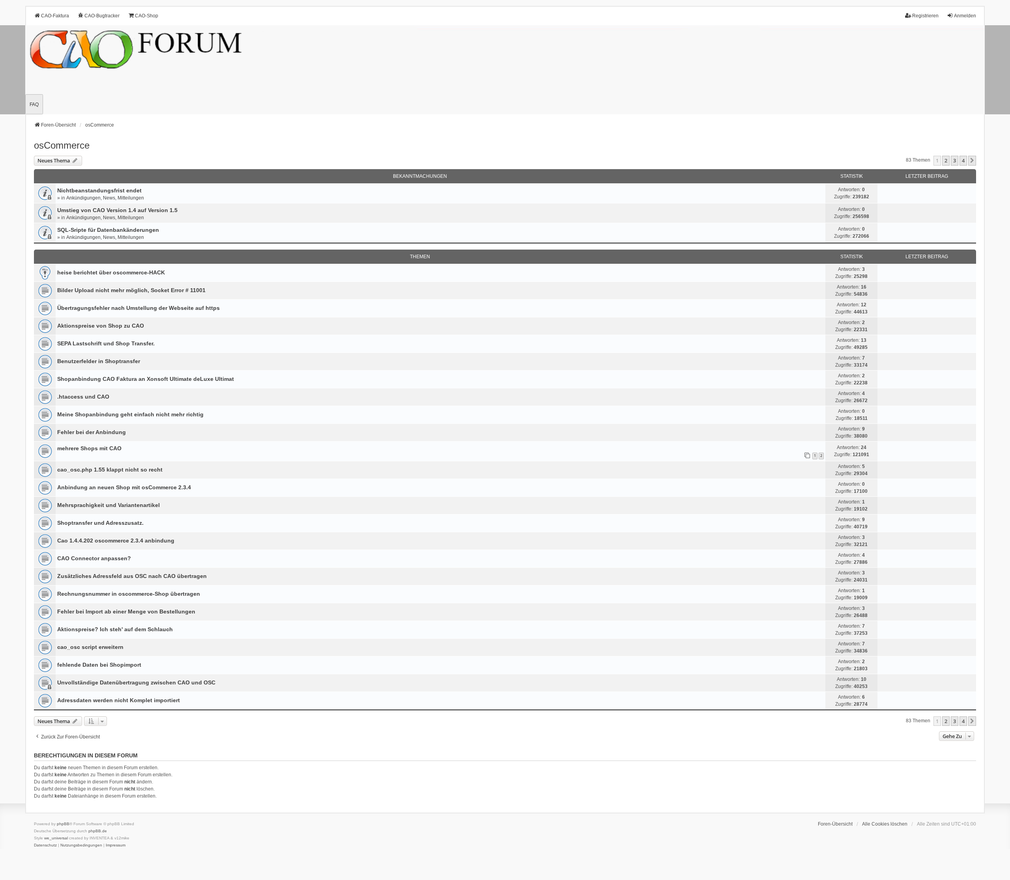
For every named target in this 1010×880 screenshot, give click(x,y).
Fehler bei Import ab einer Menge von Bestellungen (126, 611)
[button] (972, 160)
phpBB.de (97, 831)
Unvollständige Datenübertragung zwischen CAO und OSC (136, 682)
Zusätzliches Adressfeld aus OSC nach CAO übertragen (132, 576)
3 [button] (954, 160)
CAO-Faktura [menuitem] (55, 16)
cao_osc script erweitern (90, 647)
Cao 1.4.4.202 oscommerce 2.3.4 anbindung (115, 540)
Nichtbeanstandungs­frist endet (99, 190)
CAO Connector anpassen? (94, 558)
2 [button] (946, 160)
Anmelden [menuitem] (965, 16)
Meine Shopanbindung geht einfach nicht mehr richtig (130, 414)
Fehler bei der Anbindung (91, 432)
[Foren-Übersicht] (505, 70)
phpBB (63, 824)
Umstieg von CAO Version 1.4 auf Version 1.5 (117, 210)
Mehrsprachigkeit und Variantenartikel (108, 505)
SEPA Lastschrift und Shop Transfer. (106, 343)
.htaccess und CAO (83, 396)
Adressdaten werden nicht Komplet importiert (118, 700)
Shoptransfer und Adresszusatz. (100, 523)
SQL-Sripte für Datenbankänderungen (108, 230)
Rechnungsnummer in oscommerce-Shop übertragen (128, 594)
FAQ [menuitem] (34, 104)
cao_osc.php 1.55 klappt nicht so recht (110, 469)
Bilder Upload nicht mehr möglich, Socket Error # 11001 (131, 290)
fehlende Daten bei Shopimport (99, 665)
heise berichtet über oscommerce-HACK (111, 272)
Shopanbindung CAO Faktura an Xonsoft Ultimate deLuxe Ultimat (145, 379)
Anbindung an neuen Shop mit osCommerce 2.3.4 (124, 487)
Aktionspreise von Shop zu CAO (100, 326)
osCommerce (62, 145)
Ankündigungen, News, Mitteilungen (105, 198)
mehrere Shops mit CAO (89, 448)
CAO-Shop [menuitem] (146, 16)
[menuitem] (45, 845)
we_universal (56, 838)
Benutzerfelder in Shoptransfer (98, 361)
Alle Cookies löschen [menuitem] (884, 824)
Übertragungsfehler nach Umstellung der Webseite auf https (138, 308)
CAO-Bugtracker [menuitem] (102, 16)
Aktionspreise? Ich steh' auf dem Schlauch (115, 629)
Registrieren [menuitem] (925, 16)
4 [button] (963, 160)
